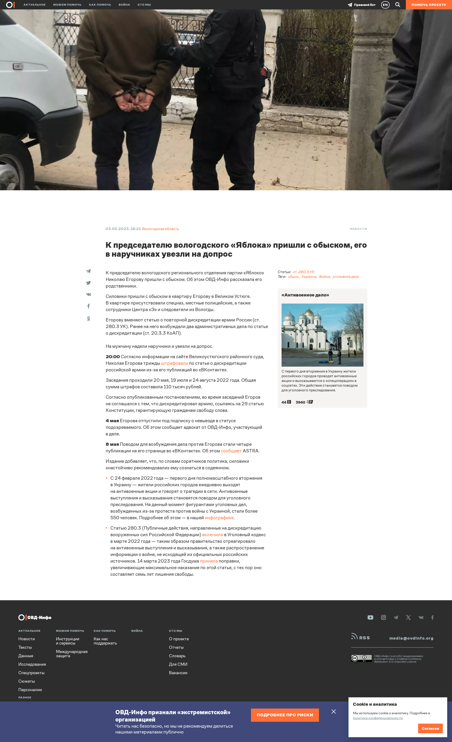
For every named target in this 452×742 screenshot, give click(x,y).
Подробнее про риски (285, 715)
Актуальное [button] (35, 4)
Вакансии (178, 673)
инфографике (219, 518)
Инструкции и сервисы (67, 641)
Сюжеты (26, 681)
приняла (209, 561)
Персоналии (30, 690)
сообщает (231, 451)
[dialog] (397, 717)
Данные (25, 656)
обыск (293, 276)
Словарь (177, 656)
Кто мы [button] (144, 4)
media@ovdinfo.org (411, 638)
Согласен (430, 728)
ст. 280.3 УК (304, 271)
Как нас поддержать (105, 641)
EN (385, 5)
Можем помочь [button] (67, 4)
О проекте (179, 639)
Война (124, 4)
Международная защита (72, 653)
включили (212, 535)
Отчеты (176, 647)
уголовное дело (346, 276)
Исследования (32, 664)
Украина (309, 276)
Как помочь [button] (100, 4)
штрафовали (174, 363)
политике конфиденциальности (378, 718)
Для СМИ (178, 664)
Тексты (25, 647)
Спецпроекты (31, 673)
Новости (358, 229)
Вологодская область (160, 228)
